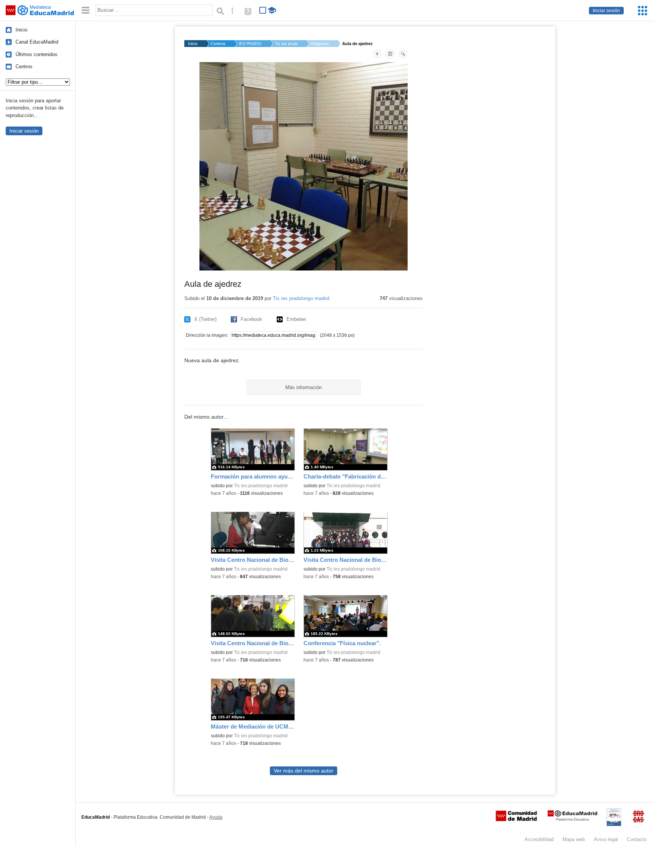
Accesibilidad (539, 839)
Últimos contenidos (37, 54)
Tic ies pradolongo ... (286, 43)
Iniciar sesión (606, 10)
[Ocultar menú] (85, 10)
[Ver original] (403, 53)
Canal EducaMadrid (37, 42)
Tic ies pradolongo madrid (301, 298)
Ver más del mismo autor (303, 771)
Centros (24, 66)
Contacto (636, 839)
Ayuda (216, 817)
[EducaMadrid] (572, 819)
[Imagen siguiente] (377, 53)
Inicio (21, 30)
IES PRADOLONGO (250, 43)
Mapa (573, 839)
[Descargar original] (390, 53)
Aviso (606, 839)
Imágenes (320, 43)
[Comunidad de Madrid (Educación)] (516, 819)
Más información (303, 387)
